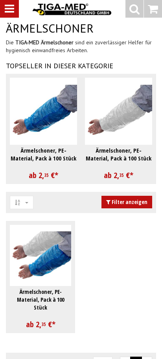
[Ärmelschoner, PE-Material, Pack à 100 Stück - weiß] (118, 111)
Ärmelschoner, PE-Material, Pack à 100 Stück (40, 299)
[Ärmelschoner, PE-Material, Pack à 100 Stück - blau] (43, 111)
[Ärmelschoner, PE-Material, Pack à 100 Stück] (40, 255)
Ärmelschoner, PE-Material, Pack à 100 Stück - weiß (118, 158)
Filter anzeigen (128, 202)
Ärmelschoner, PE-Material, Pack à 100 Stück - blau (43, 158)
